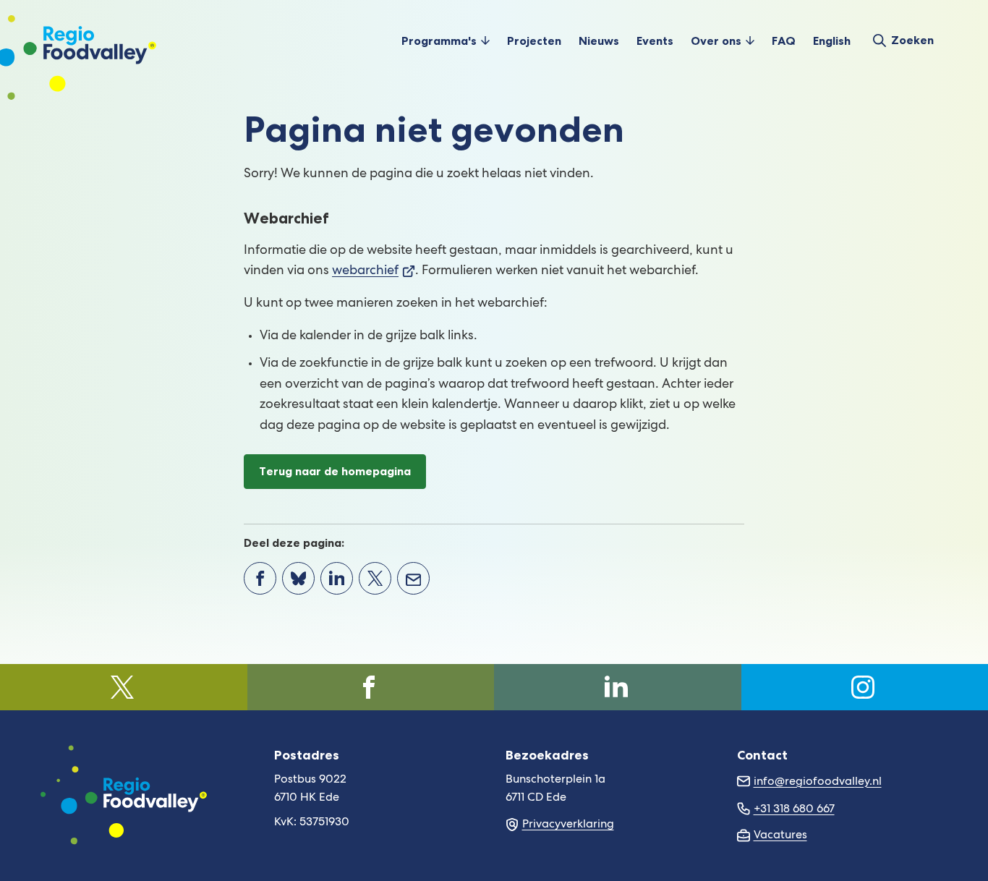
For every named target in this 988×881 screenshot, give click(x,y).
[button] (445, 40)
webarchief (373, 271)
